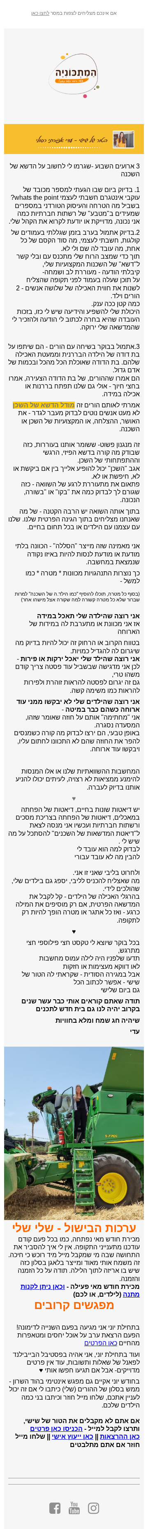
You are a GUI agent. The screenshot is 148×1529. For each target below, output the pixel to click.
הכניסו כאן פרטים (56, 1428)
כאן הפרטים (100, 1343)
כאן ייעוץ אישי (72, 1436)
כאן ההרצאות (120, 1436)
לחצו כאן (40, 13)
